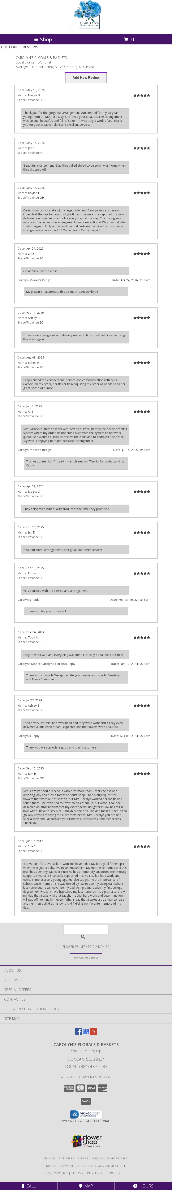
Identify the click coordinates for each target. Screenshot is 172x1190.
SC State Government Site (104, 1166)
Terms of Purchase (87, 1173)
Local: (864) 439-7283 (86, 1066)
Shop (46, 39)
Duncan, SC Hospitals (110, 1158)
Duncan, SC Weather (62, 1166)
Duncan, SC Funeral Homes (66, 1158)
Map (87, 1186)
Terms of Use (117, 1173)
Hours (145, 1186)
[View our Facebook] (78, 1033)
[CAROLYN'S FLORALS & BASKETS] (86, 28)
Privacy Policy (56, 1173)
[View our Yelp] (93, 1033)
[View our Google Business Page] (86, 1033)
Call (30, 1186)
